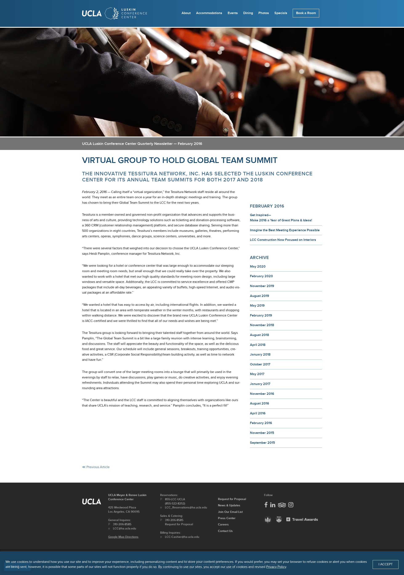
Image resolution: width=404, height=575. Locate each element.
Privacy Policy (276, 567)
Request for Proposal (179, 524)
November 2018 (262, 325)
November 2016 (262, 394)
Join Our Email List (230, 512)
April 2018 (258, 345)
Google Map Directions (123, 537)
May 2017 (257, 374)
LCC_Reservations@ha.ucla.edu (186, 507)
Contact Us (225, 531)
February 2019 (261, 316)
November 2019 (262, 286)
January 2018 (260, 355)
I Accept (386, 564)
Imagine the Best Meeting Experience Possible (285, 230)
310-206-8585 (122, 524)
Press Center (226, 518)
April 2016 (258, 413)
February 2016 (261, 423)
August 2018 (259, 335)
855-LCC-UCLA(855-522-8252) (175, 501)
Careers (223, 524)
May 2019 (257, 306)
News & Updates (229, 505)
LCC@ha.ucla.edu (124, 528)
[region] (202, 563)
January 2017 (260, 384)
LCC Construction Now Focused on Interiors (283, 240)
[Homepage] (114, 14)
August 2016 (259, 404)
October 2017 (260, 364)
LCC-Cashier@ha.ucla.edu (182, 537)
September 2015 (262, 443)
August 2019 (259, 296)
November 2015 (262, 433)
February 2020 (261, 276)
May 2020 (258, 267)
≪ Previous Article (96, 467)
